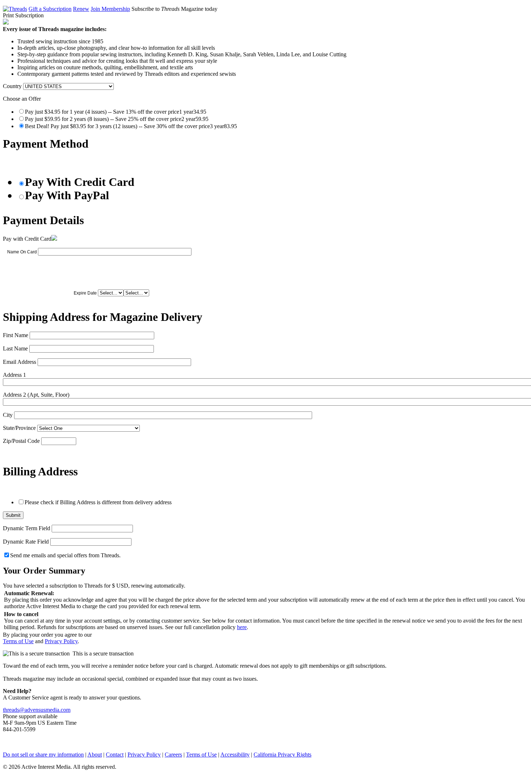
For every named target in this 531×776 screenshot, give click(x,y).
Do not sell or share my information (43, 754)
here (242, 627)
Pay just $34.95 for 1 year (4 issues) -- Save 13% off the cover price (115, 112)
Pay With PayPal (67, 195)
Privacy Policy (61, 641)
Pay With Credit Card (79, 181)
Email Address (19, 362)
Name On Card (22, 251)
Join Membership (110, 9)
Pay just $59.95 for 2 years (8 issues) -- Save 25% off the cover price (116, 119)
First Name (15, 335)
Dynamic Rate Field (26, 542)
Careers (173, 754)
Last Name (15, 348)
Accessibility (235, 754)
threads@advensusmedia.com (36, 710)
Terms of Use (18, 641)
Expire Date (85, 293)
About (94, 754)
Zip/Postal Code (21, 441)
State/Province (19, 428)
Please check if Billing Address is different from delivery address (98, 502)
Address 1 (14, 375)
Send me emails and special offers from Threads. (65, 555)
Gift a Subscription (50, 9)
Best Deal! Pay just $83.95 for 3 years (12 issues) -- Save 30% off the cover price (131, 126)
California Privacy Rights (282, 754)
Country (12, 86)
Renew (81, 9)
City (8, 415)
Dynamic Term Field (26, 528)
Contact (115, 754)
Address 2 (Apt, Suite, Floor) (36, 395)
